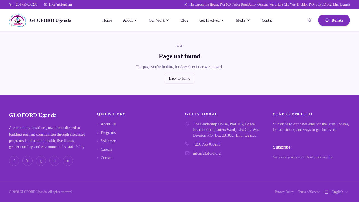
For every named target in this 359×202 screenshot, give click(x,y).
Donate (337, 20)
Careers (104, 149)
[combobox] (340, 191)
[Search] (310, 20)
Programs (106, 132)
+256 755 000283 (206, 144)
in (54, 161)
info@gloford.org (206, 153)
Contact (267, 20)
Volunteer (106, 140)
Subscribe (281, 147)
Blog (184, 20)
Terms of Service (309, 192)
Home (107, 20)
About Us (106, 123)
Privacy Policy (284, 192)
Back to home (179, 78)
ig (41, 161)
